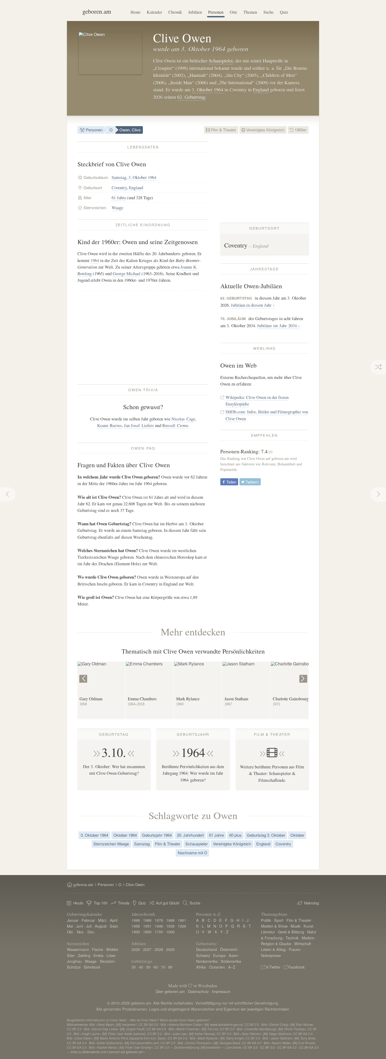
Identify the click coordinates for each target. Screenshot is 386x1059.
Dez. (91, 931)
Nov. (80, 931)
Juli (89, 926)
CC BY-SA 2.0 (287, 1047)
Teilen (230, 482)
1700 (159, 931)
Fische (97, 949)
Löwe (111, 955)
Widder (112, 949)
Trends (123, 903)
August (101, 926)
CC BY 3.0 (267, 1047)
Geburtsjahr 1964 (157, 835)
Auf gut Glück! (168, 903)
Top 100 (100, 903)
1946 (159, 926)
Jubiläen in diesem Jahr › (253, 305)
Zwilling (84, 955)
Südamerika (231, 961)
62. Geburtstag (191, 97)
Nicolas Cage (183, 419)
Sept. (114, 926)
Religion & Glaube (276, 943)
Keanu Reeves (109, 425)
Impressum (221, 991)
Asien (233, 955)
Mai (70, 926)
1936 (170, 926)
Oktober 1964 (125, 835)
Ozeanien (217, 967)
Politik (266, 920)
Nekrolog (311, 903)
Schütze (74, 967)
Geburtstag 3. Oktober (266, 835)
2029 (170, 949)
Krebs (98, 955)
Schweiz (203, 955)
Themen (250, 12)
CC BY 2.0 (250, 1047)
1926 (182, 926)
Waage (117, 207)
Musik (295, 926)
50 (148, 967)
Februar (88, 920)
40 (141, 967)
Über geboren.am (170, 991)
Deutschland (206, 949)
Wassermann (78, 949)
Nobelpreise (271, 955)
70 (163, 967)
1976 (159, 920)
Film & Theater (223, 129)
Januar (73, 920)
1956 (136, 926)
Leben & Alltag (273, 949)
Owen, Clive (129, 129)
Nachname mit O (192, 852)
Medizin (308, 937)
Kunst (308, 926)
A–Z (231, 967)
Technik (292, 937)
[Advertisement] (143, 337)
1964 (218, 89)
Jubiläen (195, 12)
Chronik (175, 12)
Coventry (119, 187)
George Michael (126, 273)
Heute (135, 12)
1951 (147, 926)
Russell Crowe (175, 425)
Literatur (268, 931)
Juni (79, 926)
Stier (71, 955)
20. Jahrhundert (190, 835)
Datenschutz (198, 991)
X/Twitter (273, 967)
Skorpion (107, 961)
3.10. (114, 752)
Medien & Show (274, 926)
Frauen (295, 949)
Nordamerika (207, 961)
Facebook (296, 967)
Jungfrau (74, 961)
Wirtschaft (302, 943)
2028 (159, 949)
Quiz (284, 12)
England (261, 89)
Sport (278, 920)
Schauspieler (221, 61)
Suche (268, 12)
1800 (147, 931)
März (102, 920)
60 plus (235, 835)
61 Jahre (119, 197)
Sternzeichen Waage (111, 843)
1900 (136, 931)
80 (170, 967)
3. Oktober (202, 89)
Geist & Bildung (291, 931)
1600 (170, 931)
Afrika (201, 967)
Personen (215, 12)
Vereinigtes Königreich (264, 129)
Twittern (251, 482)
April (113, 920)
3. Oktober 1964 (94, 835)
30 (134, 967)
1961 (182, 920)
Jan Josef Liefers (139, 425)
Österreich (228, 949)
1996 (136, 920)
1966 (170, 920)
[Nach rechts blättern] (304, 675)
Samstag (119, 177)
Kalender (154, 12)
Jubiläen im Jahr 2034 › (278, 325)
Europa (219, 955)
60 (156, 967)
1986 (147, 920)
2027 (147, 949)
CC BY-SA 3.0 (309, 1047)
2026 (136, 949)
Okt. (70, 931)
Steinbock (92, 967)
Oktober (297, 835)
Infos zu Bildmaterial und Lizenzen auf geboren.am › (108, 1052)
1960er (300, 129)
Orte (233, 12)
